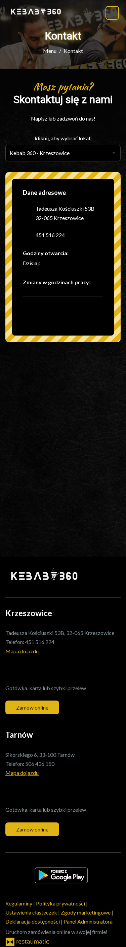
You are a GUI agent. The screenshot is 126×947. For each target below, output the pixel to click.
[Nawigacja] (112, 13)
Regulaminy (19, 903)
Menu (49, 51)
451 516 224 (50, 235)
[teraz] (50, 263)
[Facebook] (31, 315)
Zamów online (32, 707)
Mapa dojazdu (22, 651)
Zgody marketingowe (86, 912)
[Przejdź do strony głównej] (36, 11)
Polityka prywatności (61, 903)
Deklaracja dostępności (33, 921)
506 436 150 (39, 763)
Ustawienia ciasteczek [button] (31, 912)
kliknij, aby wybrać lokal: (63, 138)
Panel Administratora (88, 921)
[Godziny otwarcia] (60, 263)
